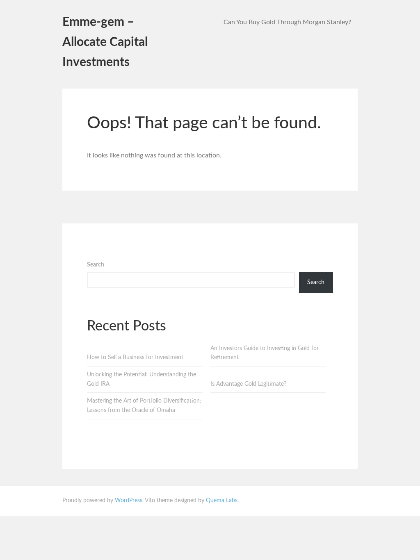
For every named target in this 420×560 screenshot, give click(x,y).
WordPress (128, 500)
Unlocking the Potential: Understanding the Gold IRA (141, 379)
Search (95, 265)
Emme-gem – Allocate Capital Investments (105, 42)
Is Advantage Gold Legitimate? (248, 384)
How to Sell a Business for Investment (135, 357)
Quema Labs (221, 500)
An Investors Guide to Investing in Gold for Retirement (264, 353)
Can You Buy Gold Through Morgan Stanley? (287, 22)
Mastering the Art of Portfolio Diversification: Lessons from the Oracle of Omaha (144, 405)
